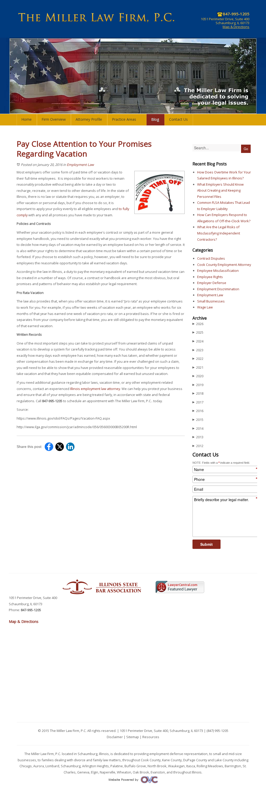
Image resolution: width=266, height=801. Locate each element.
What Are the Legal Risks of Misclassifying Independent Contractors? (218, 233)
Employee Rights (210, 276)
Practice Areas (124, 119)
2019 (197, 384)
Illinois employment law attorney (95, 388)
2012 (197, 445)
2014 (197, 428)
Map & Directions (236, 26)
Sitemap (132, 737)
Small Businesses (211, 301)
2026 (197, 323)
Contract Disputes (211, 258)
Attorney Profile (89, 119)
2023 (197, 350)
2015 (197, 419)
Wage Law (205, 307)
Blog (155, 119)
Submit (206, 544)
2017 (197, 402)
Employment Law (80, 164)
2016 (197, 410)
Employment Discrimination (218, 289)
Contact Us (178, 119)
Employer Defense (211, 282)
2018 (197, 393)
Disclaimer (115, 737)
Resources (150, 737)
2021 (197, 367)
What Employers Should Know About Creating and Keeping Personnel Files (220, 190)
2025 (197, 332)
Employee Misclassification (218, 270)
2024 (197, 341)
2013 (197, 437)
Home (26, 119)
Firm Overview (54, 119)
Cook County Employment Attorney (224, 264)
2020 (197, 376)
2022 (197, 358)
